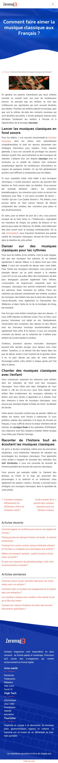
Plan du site (29, 761)
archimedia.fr (12, 233)
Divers (7, 72)
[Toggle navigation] (53, 4)
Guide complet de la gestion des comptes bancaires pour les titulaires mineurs (44, 504)
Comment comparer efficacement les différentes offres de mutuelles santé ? (14, 504)
